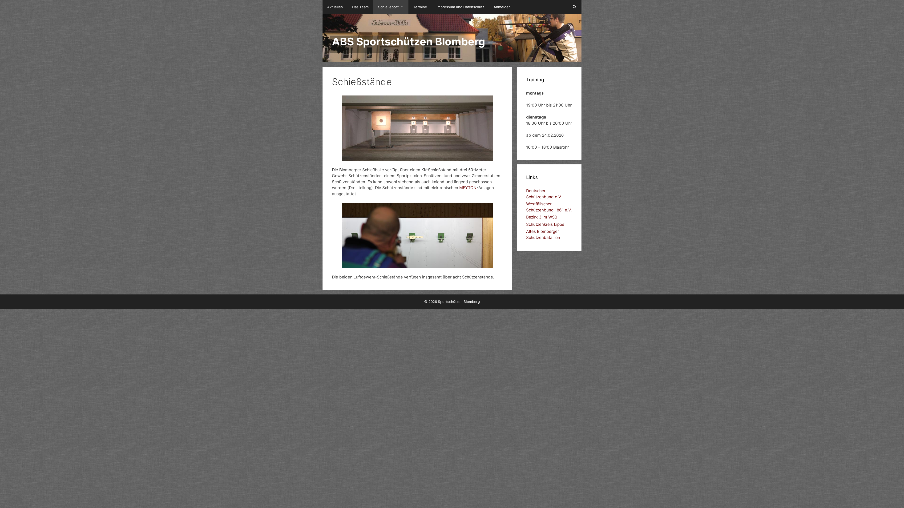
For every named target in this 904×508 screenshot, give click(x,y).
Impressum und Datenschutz (460, 7)
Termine (420, 7)
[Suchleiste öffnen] (574, 7)
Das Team (360, 7)
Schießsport (388, 7)
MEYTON (467, 187)
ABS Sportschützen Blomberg (408, 41)
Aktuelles (335, 7)
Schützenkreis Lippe (545, 224)
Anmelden (502, 7)
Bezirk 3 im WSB (541, 217)
